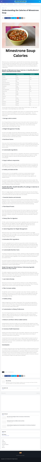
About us (3, 447)
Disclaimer (3, 441)
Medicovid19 (9, 458)
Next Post (38, 393)
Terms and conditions (5, 444)
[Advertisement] (20, 363)
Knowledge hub (28, 3)
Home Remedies (10, 3)
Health (5, 3)
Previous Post (4, 393)
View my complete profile (5, 435)
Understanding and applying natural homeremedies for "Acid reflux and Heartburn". (21, 425)
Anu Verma (8, 380)
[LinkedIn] (20, 18)
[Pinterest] (18, 18)
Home (2, 3)
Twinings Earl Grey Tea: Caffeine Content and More (15, 420)
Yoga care (15, 3)
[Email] (22, 18)
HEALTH (5, 7)
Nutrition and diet (22, 3)
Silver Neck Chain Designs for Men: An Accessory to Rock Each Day (18, 416)
